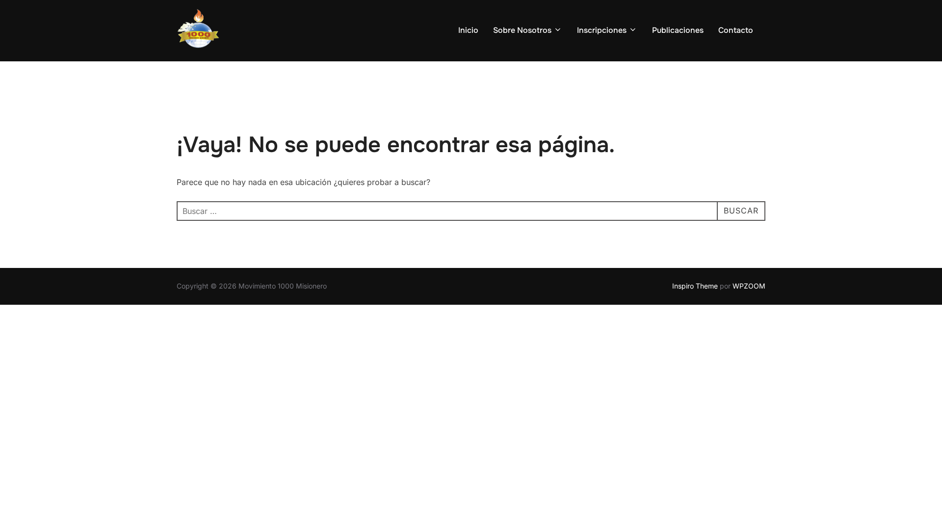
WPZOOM (749, 286)
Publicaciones (678, 30)
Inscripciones (602, 30)
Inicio (468, 30)
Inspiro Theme (695, 286)
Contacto (735, 30)
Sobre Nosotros (522, 30)
